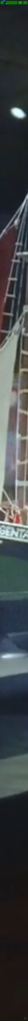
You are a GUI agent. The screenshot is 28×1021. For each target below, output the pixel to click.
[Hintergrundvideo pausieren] (25, 1018)
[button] (25, 3)
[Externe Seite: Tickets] (20, 3)
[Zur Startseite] (4, 3)
